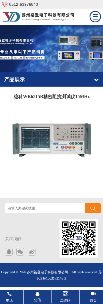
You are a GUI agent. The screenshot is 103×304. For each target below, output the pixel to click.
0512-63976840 (23, 4)
